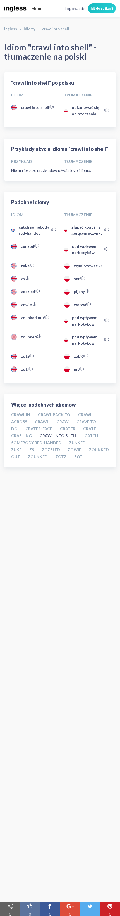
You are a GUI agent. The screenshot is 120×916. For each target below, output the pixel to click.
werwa (80, 304)
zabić (78, 356)
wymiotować (86, 265)
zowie (26, 304)
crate (89, 428)
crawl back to (54, 414)
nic (76, 369)
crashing (21, 435)
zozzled (28, 291)
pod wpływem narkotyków (84, 249)
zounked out (32, 317)
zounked (29, 336)
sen (77, 278)
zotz (25, 356)
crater (67, 428)
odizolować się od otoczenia (85, 110)
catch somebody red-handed (34, 230)
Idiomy (29, 29)
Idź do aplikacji (102, 8)
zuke (25, 265)
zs (23, 278)
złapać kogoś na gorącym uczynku (87, 230)
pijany (79, 291)
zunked (27, 246)
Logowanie (74, 8)
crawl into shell (35, 107)
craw (63, 421)
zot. (24, 369)
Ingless (10, 29)
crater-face (38, 428)
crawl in (20, 414)
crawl (42, 421)
